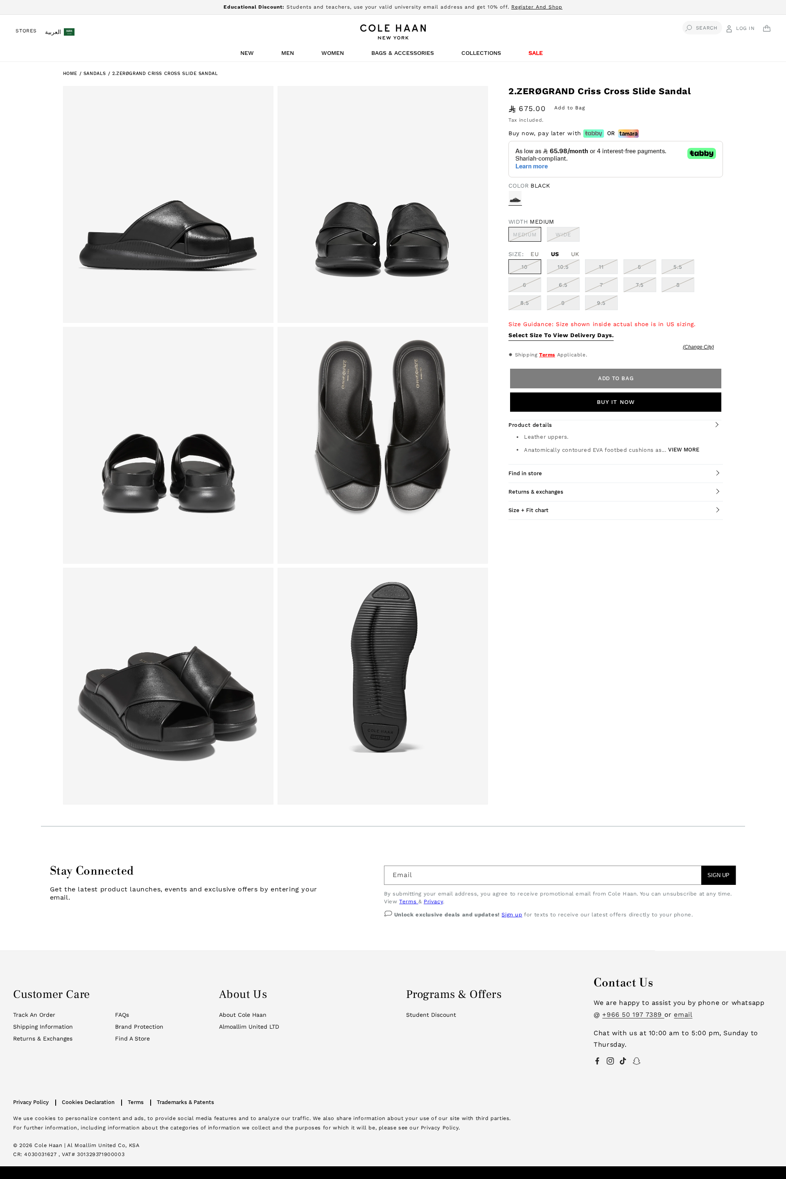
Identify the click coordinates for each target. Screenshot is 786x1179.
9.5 (601, 303)
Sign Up (718, 875)
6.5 (563, 285)
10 (525, 267)
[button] (248, 55)
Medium (527, 236)
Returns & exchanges (535, 492)
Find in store (525, 473)
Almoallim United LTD (249, 1026)
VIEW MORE (683, 450)
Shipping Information (43, 1026)
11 (601, 267)
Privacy (433, 901)
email (683, 1014)
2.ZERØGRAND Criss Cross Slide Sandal (165, 73)
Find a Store (132, 1038)
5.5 (677, 267)
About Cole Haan (243, 1014)
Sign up (511, 914)
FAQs (122, 1014)
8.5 (524, 303)
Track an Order (34, 1014)
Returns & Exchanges (42, 1038)
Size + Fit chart (528, 510)
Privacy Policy (31, 1102)
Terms (547, 355)
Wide (568, 236)
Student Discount (431, 1014)
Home (70, 73)
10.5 (563, 267)
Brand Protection (139, 1026)
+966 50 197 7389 (633, 1014)
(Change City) (698, 347)
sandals (96, 73)
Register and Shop (536, 7)
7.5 (640, 285)
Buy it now (616, 402)
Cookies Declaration (88, 1102)
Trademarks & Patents (185, 1102)
